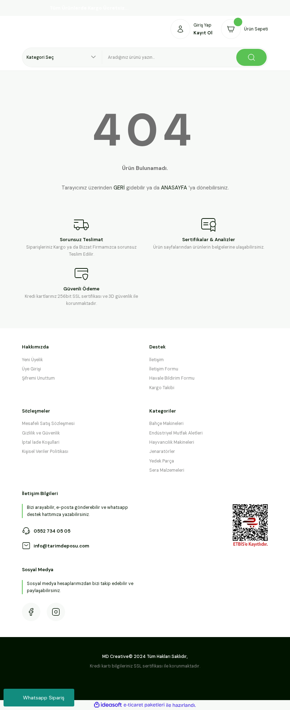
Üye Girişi (31, 369)
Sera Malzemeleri (166, 470)
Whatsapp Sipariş (43, 697)
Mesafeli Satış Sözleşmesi (48, 423)
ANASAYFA (174, 187)
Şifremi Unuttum (38, 378)
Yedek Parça (161, 461)
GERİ (119, 187)
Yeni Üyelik (32, 360)
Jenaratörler (162, 451)
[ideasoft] (108, 705)
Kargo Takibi (161, 388)
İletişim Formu (163, 369)
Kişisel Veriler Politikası (45, 451)
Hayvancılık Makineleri (171, 442)
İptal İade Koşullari (40, 442)
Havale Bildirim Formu (172, 378)
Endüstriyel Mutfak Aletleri (176, 433)
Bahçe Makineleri (166, 423)
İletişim (156, 360)
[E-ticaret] (144, 705)
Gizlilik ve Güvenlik (41, 433)
